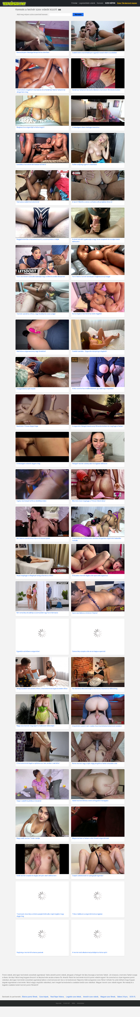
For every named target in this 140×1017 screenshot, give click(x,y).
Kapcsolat (58, 1003)
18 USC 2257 (66, 1003)
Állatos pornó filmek (29, 997)
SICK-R (132, 997)
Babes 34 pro (122, 997)
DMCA (73, 1003)
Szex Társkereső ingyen (127, 3)
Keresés (100, 3)
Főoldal (74, 3)
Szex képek (43, 997)
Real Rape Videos (57, 997)
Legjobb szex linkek (73, 997)
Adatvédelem (80, 1003)
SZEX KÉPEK (110, 3)
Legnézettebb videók (87, 3)
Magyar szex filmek (107, 997)
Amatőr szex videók (90, 997)
